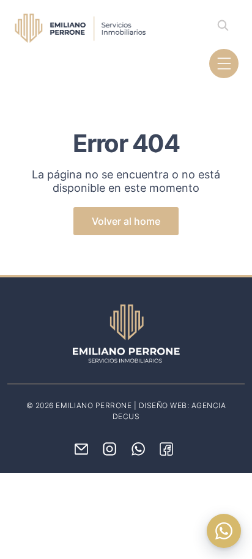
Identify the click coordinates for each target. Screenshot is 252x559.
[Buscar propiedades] (222, 25)
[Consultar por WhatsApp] (224, 531)
